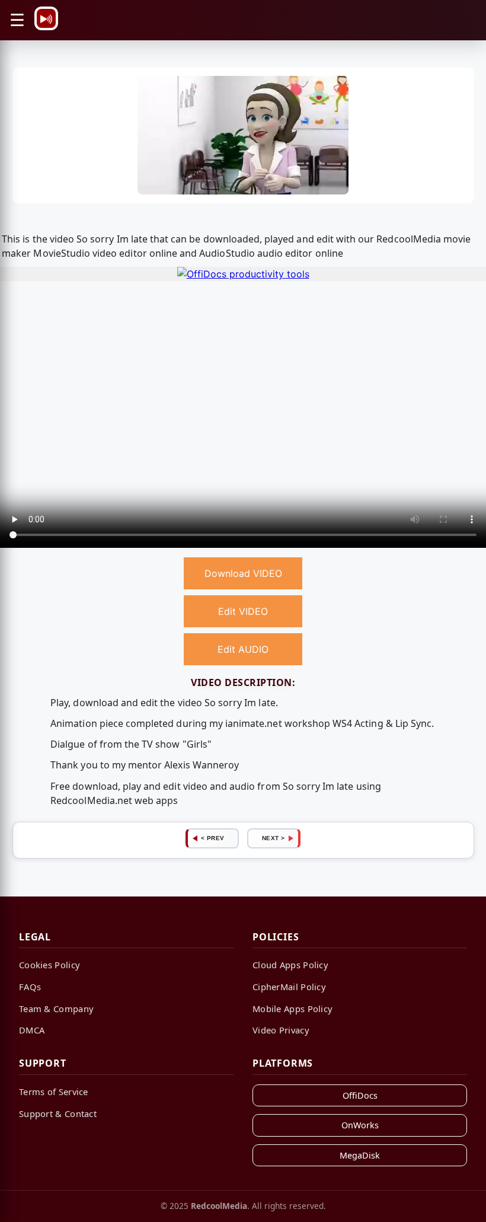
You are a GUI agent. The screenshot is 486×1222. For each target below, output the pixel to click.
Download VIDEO (243, 573)
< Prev (213, 838)
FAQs (30, 987)
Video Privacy (280, 1030)
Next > (273, 838)
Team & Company (56, 1008)
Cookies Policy (49, 965)
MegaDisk (360, 1155)
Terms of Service (53, 1091)
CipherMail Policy (289, 987)
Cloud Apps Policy (290, 965)
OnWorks (360, 1125)
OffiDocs (360, 1095)
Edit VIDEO (243, 611)
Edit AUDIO (243, 649)
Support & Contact (58, 1113)
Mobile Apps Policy (292, 1008)
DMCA (31, 1030)
